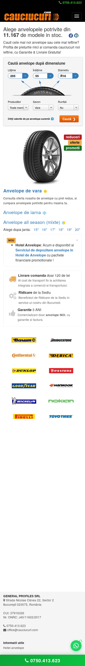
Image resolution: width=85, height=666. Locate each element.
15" (36, 229)
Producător (14, 102)
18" (61, 229)
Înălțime (37, 70)
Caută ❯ (69, 119)
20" (77, 229)
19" (69, 229)
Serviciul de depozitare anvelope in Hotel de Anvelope (44, 252)
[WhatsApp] (76, 645)
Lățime (12, 70)
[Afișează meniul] (77, 16)
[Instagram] (77, 35)
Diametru (63, 70)
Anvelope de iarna (22, 212)
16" (44, 229)
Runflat (62, 102)
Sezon (37, 102)
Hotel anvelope (13, 647)
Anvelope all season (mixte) (31, 222)
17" (52, 229)
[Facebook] (71, 35)
